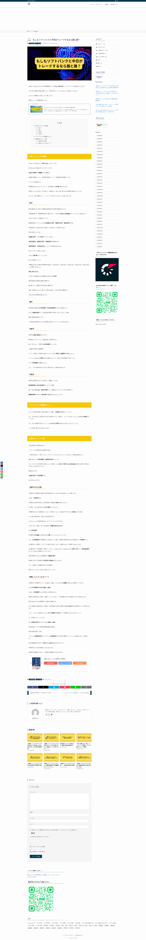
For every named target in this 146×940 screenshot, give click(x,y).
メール (32, 818)
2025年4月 (99, 176)
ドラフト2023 (46, 923)
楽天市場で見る (51, 663)
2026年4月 (99, 142)
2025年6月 (99, 170)
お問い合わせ (79, 935)
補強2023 (101, 925)
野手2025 (72, 928)
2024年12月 (100, 189)
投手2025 (52, 925)
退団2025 (54, 928)
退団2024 (48, 928)
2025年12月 (100, 151)
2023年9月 (99, 237)
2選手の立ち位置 (43, 141)
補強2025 (113, 925)
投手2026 (58, 925)
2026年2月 (99, 145)
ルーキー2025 (31, 925)
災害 (66, 925)
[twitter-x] (49, 715)
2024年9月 (99, 199)
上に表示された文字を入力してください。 (40, 836)
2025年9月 (99, 161)
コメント (32, 792)
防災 (99, 66)
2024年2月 (99, 221)
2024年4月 (99, 215)
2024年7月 (99, 205)
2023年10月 (100, 234)
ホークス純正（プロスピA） (101, 923)
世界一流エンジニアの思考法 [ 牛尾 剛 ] (54, 659)
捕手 (40, 130)
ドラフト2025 (62, 923)
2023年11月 (100, 230)
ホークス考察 (37, 43)
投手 (40, 128)
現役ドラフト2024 (83, 925)
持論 (63, 925)
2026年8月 (99, 135)
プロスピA (101, 47)
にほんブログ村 (31, 877)
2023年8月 (99, 240)
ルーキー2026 (39, 925)
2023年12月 (100, 227)
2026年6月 (99, 138)
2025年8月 (99, 164)
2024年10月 (100, 196)
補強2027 (36, 928)
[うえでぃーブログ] (28, 4)
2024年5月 (99, 211)
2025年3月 (99, 180)
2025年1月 (99, 186)
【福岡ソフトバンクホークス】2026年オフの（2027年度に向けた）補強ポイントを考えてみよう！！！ (107, 93)
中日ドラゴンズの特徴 (42, 125)
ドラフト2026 (70, 923)
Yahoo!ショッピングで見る (65, 663)
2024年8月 (99, 202)
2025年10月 (100, 157)
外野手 (40, 134)
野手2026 (77, 928)
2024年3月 (99, 218)
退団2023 (42, 928)
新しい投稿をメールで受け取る (37, 851)
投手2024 (46, 925)
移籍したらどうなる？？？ (45, 143)
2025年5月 (99, 173)
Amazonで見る (79, 663)
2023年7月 (99, 243)
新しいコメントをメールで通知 (37, 846)
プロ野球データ (102, 50)
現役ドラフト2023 (73, 925)
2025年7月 (99, 167)
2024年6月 (99, 208)
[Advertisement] (73, 18)
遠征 (99, 63)
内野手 (40, 132)
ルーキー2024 (113, 923)
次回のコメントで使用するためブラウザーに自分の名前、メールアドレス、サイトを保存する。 (54, 830)
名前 (31, 812)
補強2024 (107, 925)
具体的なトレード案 (41, 139)
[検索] (118, 1)
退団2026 (60, 928)
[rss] (116, 1)
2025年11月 (100, 154)
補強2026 (30, 928)
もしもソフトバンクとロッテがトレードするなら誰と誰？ (59, 107)
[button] (32, 687)
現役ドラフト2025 (93, 925)
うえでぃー (35, 718)
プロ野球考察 (31, 43)
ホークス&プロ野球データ (87, 923)
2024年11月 (100, 192)
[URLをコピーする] (86, 687)
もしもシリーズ (47, 679)
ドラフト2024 (54, 923)
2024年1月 (99, 224)
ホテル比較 (77, 923)
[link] (46, 715)
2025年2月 (99, 183)
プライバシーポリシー (69, 935)
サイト (31, 824)
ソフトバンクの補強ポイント (44, 136)
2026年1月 (99, 148)
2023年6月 (99, 246)
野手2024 (66, 928)
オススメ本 (39, 923)
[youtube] (52, 715)
